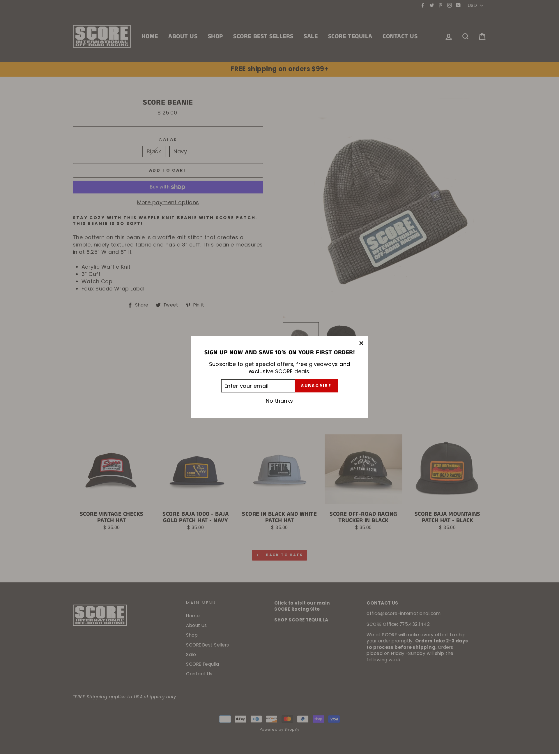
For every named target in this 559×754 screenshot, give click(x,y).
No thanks (279, 400)
